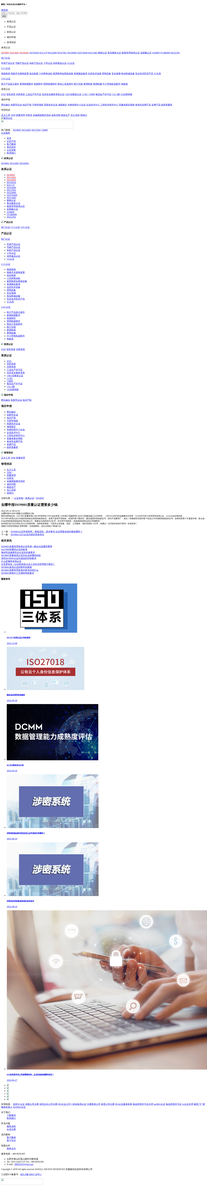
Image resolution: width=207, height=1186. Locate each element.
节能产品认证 (22, 63)
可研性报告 (37, 105)
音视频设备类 (80, 73)
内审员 (28, 115)
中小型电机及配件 (112, 84)
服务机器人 (6, 1107)
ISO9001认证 (19, 1107)
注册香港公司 (93, 1104)
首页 (9, 138)
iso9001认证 (159, 1104)
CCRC (85, 94)
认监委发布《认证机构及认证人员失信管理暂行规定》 (28, 564)
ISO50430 (34, 53)
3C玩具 (157, 73)
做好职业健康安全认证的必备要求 (18, 552)
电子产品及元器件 (10, 84)
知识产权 (27, 105)
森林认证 (102, 53)
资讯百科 (11, 147)
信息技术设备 (94, 73)
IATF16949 (82, 53)
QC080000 (165, 53)
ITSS (3, 94)
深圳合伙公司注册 (48, 1104)
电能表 (124, 84)
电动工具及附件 (65, 84)
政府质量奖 (166, 105)
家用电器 (87, 84)
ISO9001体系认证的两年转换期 (16, 567)
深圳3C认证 (19, 1104)
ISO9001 (17, 130)
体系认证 (29, 498)
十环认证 (47, 63)
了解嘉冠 (11, 1115)
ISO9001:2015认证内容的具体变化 (27, 534)
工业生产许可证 (33, 94)
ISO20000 (72, 53)
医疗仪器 (78, 84)
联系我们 (11, 153)
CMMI (92, 94)
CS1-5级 (116, 94)
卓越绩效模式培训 (42, 115)
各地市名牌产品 (143, 105)
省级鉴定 (62, 105)
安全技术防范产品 (144, 73)
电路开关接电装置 (20, 73)
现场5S (83, 115)
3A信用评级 (126, 94)
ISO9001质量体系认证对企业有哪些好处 (21, 555)
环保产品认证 (8, 63)
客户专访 (11, 1140)
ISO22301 (175, 53)
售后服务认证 (114, 53)
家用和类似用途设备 (63, 73)
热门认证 (5, 58)
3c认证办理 (187, 1104)
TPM (13, 115)
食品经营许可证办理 (143, 1104)
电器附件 (38, 84)
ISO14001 (26, 130)
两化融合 (5, 105)
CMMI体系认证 (78, 1104)
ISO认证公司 (64, 1104)
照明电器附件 (50, 84)
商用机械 (97, 84)
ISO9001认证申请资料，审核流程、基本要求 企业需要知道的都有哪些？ (47, 531)
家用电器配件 (26, 84)
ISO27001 (62, 53)
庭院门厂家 (199, 1104)
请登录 (4, 10)
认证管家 (11, 150)
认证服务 (5, 133)
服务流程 (11, 1126)
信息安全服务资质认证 (53, 94)
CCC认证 (5, 68)
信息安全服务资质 (16, 372)
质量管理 (20, 115)
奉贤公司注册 (107, 1104)
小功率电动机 (45, 73)
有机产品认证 (36, 63)
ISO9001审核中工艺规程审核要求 (17, 573)
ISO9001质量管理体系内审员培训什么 (20, 570)
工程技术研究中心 (109, 105)
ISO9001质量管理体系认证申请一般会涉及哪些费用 (26, 546)
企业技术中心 (93, 105)
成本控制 (55, 115)
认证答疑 (18, 498)
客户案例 (11, 144)
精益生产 (65, 115)
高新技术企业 (50, 105)
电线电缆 (5, 73)
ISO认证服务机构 (123, 1104)
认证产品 (11, 141)
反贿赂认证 (146, 53)
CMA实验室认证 (73, 94)
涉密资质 (20, 94)
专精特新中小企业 (77, 105)
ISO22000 (52, 53)
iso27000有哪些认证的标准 (14, 549)
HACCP (43, 53)
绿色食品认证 (59, 63)
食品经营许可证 (174, 1104)
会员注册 (11, 1129)
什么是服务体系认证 (11, 561)
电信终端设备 (128, 73)
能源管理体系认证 (131, 53)
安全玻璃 (116, 73)
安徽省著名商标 (127, 105)
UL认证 (71, 63)
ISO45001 (24, 163)
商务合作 (11, 1148)
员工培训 (75, 115)
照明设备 (106, 73)
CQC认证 (5, 79)
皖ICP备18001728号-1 (31, 1174)
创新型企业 (16, 105)
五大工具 (5, 115)
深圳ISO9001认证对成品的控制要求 (18, 558)
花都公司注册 (32, 1104)
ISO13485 (92, 53)
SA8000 (156, 53)
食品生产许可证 (103, 94)
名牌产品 (156, 105)
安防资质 (10, 94)
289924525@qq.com (23, 1164)
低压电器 (33, 73)
